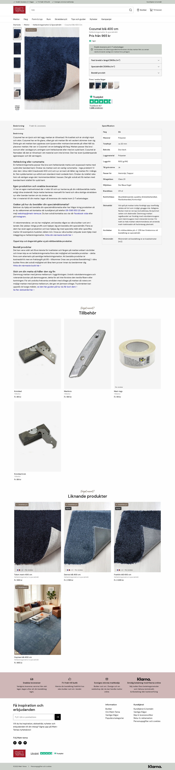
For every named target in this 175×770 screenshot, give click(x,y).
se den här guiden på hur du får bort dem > (57, 286)
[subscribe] (58, 717)
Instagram (21, 216)
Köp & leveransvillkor (143, 715)
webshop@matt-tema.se (29, 213)
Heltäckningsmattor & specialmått (47, 25)
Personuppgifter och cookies (147, 721)
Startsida (17, 25)
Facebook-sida (81, 213)
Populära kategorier (114, 718)
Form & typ (37, 19)
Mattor (16, 19)
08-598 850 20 (73, 210)
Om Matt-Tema (112, 712)
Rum (49, 19)
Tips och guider (78, 19)
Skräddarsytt (61, 19)
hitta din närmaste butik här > (59, 235)
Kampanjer (106, 19)
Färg (26, 19)
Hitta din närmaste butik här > (27, 265)
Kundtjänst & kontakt (154, 2)
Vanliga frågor (112, 715)
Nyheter (93, 19)
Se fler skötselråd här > (23, 289)
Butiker (108, 709)
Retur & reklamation (143, 718)
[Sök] (130, 10)
